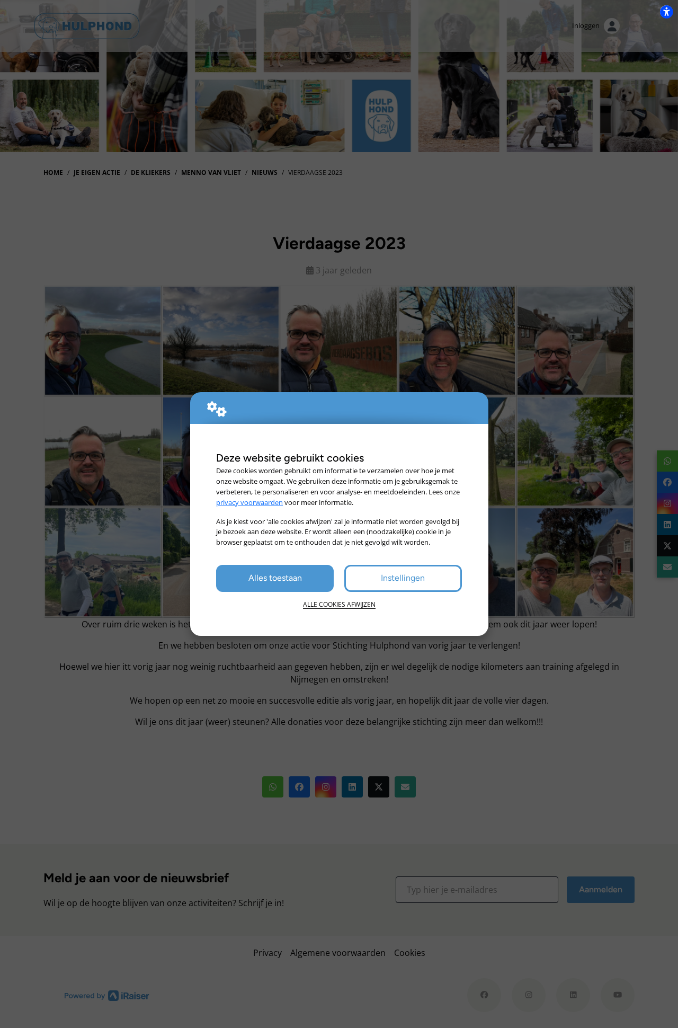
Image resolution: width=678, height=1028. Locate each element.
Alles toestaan (275, 578)
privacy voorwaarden (249, 502)
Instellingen (403, 578)
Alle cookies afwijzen (339, 604)
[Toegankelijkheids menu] (666, 11)
